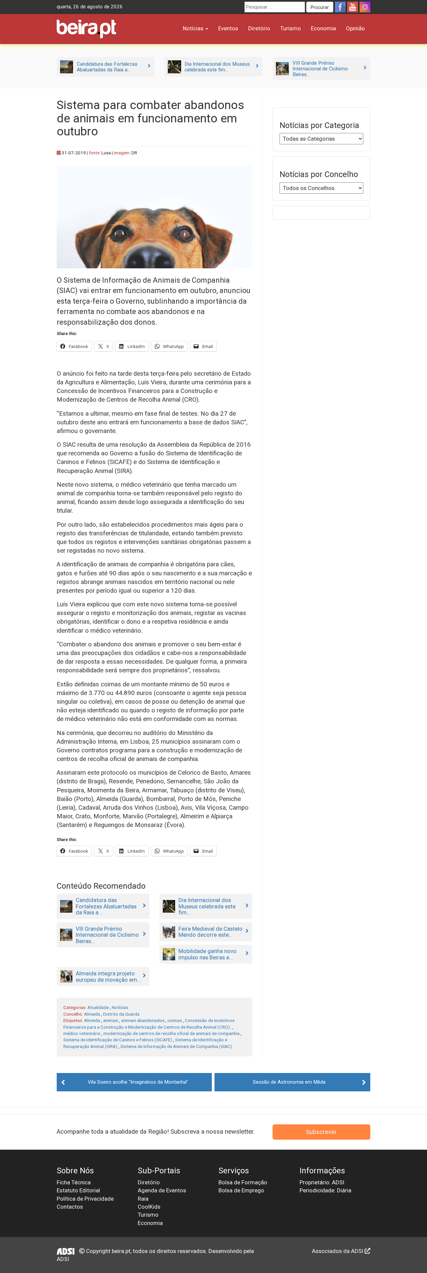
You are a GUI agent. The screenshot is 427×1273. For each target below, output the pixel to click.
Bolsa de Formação (243, 1182)
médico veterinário (81, 1033)
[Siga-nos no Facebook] (340, 7)
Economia (323, 28)
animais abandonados (142, 1020)
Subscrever (321, 1131)
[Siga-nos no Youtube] (352, 7)
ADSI (63, 1259)
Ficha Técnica (74, 1182)
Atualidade (98, 1007)
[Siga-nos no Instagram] (365, 7)
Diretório (259, 28)
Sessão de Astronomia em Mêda (289, 1082)
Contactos (70, 1206)
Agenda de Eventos (162, 1190)
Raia (143, 1198)
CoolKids (149, 1206)
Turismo (290, 28)
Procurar (320, 7)
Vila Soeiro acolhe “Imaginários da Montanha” (138, 1082)
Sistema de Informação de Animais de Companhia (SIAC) (176, 1046)
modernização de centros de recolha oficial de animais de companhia (171, 1033)
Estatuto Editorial (78, 1190)
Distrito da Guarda (121, 1014)
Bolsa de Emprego (241, 1190)
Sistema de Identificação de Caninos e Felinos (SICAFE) (117, 1039)
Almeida (92, 1014)
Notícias (194, 28)
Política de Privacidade (85, 1198)
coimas (174, 1020)
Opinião (355, 28)
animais (110, 1020)
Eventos (228, 28)
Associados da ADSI (338, 1251)
